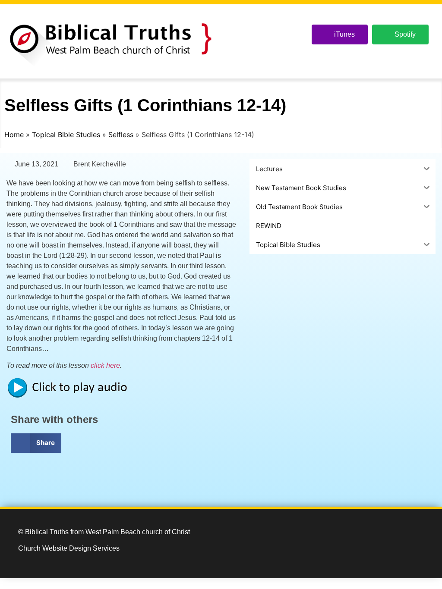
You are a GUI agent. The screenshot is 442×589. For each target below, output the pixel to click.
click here (105, 365)
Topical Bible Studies (66, 134)
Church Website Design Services (69, 548)
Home (14, 134)
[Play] (71, 396)
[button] (36, 443)
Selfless (120, 134)
